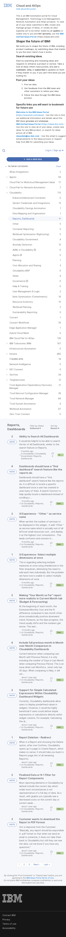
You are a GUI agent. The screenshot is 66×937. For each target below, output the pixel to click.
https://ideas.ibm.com (52, 124)
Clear (58, 166)
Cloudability (28, 454)
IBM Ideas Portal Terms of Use (40, 878)
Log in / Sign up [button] (53, 150)
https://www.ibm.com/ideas (30, 115)
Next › (37, 864)
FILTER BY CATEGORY (18, 166)
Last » (47, 864)
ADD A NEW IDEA (34, 159)
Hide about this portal (26, 9)
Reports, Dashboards (31, 457)
